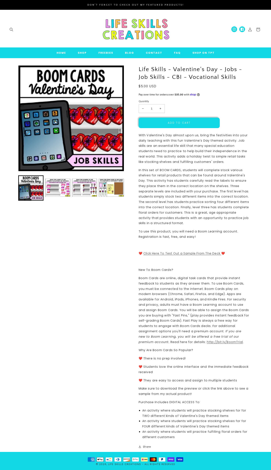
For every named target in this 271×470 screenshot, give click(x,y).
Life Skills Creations (124, 464)
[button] (11, 29)
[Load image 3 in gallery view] (84, 188)
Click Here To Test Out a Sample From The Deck (182, 253)
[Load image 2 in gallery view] (57, 188)
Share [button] (147, 447)
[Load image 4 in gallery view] (111, 188)
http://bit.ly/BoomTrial (225, 342)
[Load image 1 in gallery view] (30, 188)
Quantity (144, 101)
